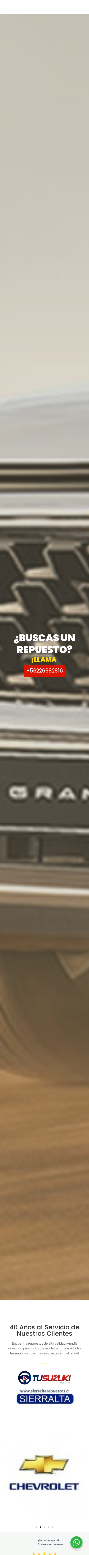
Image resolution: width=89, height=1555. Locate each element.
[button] (36, 1527)
